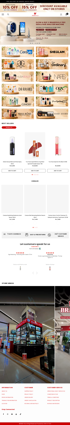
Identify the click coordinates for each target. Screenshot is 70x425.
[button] (27, 334)
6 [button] (39, 43)
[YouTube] (16, 414)
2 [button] (32, 43)
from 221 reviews (33, 248)
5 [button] (37, 43)
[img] (35, 247)
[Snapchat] (12, 414)
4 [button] (35, 43)
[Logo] (35, 14)
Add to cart (12, 170)
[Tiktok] (20, 414)
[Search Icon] (10, 14)
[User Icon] (61, 14)
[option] (35, 31)
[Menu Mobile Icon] (3, 14)
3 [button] (34, 43)
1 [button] (30, 43)
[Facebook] (3, 414)
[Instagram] (7, 414)
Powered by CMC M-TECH (44, 423)
